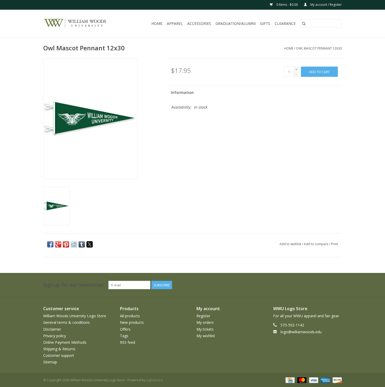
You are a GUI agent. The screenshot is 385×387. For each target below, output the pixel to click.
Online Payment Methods (64, 342)
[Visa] (313, 380)
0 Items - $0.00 (287, 4)
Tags (124, 335)
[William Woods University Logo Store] (80, 24)
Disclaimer (52, 329)
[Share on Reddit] (74, 244)
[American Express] (325, 380)
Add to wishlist (290, 244)
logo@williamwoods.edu (301, 331)
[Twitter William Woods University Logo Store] (290, 285)
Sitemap (50, 361)
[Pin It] (66, 244)
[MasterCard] (301, 380)
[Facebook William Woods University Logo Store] (281, 285)
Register (203, 315)
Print (334, 244)
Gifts (265, 23)
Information (182, 92)
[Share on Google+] (58, 244)
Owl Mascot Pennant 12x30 (319, 48)
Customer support (58, 355)
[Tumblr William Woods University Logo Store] (328, 285)
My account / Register (326, 4)
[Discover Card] (336, 380)
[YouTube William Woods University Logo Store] (319, 285)
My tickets (205, 329)
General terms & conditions (66, 322)
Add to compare (316, 244)
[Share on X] (89, 244)
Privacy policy (54, 335)
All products (130, 315)
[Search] (304, 23)
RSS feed (127, 342)
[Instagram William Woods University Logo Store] (337, 285)
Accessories (199, 23)
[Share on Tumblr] (82, 244)
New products (132, 322)
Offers (125, 329)
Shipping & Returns (59, 348)
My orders (205, 322)
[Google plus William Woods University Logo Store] (300, 285)
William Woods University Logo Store (74, 315)
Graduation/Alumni (236, 23)
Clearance (285, 23)
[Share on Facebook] (50, 244)
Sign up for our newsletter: (73, 285)
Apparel (175, 23)
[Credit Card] (289, 380)
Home (156, 23)
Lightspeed (154, 380)
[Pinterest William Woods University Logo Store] (309, 285)
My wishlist (205, 335)
